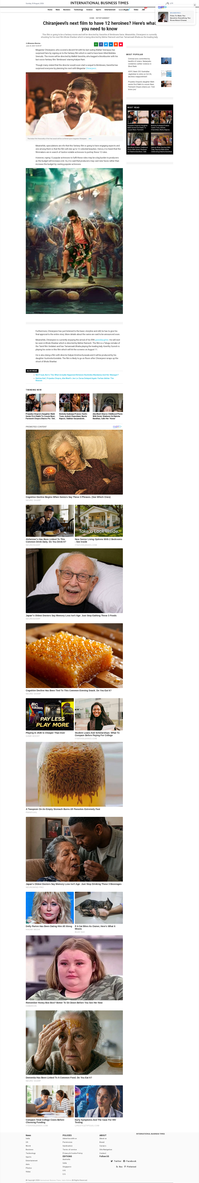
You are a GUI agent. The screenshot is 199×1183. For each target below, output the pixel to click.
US (27, 1142)
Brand (102, 1142)
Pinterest (131, 1166)
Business (66, 10)
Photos (29, 1168)
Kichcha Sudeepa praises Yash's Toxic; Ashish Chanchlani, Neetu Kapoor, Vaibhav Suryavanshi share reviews (73, 417)
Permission (67, 1142)
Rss (120, 1166)
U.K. (64, 1170)
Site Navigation (106, 1149)
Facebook (130, 1161)
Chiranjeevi (91, 68)
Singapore (67, 1167)
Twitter (117, 1161)
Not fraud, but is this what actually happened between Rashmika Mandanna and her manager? (77, 375)
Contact (103, 1153)
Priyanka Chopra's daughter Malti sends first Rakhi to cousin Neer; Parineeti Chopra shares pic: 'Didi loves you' (40, 417)
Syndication (68, 1146)
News (58, 10)
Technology (78, 10)
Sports (98, 10)
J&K (143, 10)
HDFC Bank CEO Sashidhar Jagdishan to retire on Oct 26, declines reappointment (140, 74)
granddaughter (101, 340)
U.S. (64, 1174)
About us (103, 1138)
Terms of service (70, 1149)
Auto (28, 1164)
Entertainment (110, 10)
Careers (103, 1146)
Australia (66, 1159)
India (28, 1138)
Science (89, 10)
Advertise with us (70, 1138)
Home (50, 10)
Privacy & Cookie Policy (73, 1153)
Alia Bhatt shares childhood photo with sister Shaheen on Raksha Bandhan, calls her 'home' (108, 416)
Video (136, 10)
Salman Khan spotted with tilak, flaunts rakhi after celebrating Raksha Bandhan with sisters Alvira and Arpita (161, 152)
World (28, 1146)
